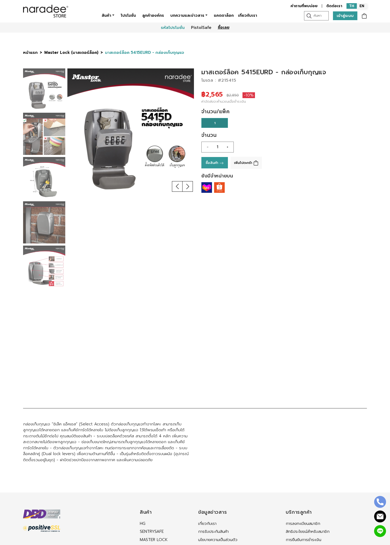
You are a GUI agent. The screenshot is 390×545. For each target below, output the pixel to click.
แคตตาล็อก (224, 15)
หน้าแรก (30, 52)
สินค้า (106, 15)
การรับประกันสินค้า (213, 531)
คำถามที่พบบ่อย (304, 6)
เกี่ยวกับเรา (247, 15)
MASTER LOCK (154, 540)
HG (142, 523)
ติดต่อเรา (334, 6)
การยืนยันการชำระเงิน (303, 540)
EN (361, 5)
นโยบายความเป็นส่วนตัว (217, 540)
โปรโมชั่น (128, 15)
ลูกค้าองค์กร (153, 15)
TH (351, 5)
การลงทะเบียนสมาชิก (303, 523)
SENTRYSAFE (152, 531)
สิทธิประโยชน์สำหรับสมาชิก (308, 531)
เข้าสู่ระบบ (345, 16)
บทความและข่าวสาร (187, 15)
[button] (177, 186)
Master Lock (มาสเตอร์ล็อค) (71, 52)
